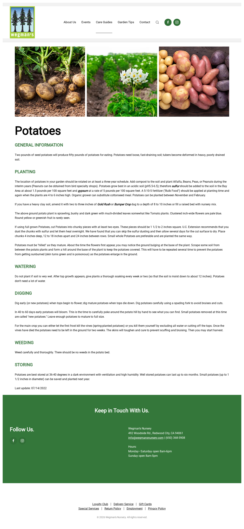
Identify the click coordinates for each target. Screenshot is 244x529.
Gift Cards (145, 504)
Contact (145, 22)
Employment (135, 508)
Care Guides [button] (104, 22)
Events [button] (86, 22)
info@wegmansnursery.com (145, 437)
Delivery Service (123, 504)
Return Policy (112, 508)
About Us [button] (70, 22)
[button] (157, 22)
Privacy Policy (157, 508)
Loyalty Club (100, 504)
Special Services (88, 508)
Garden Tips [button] (126, 22)
